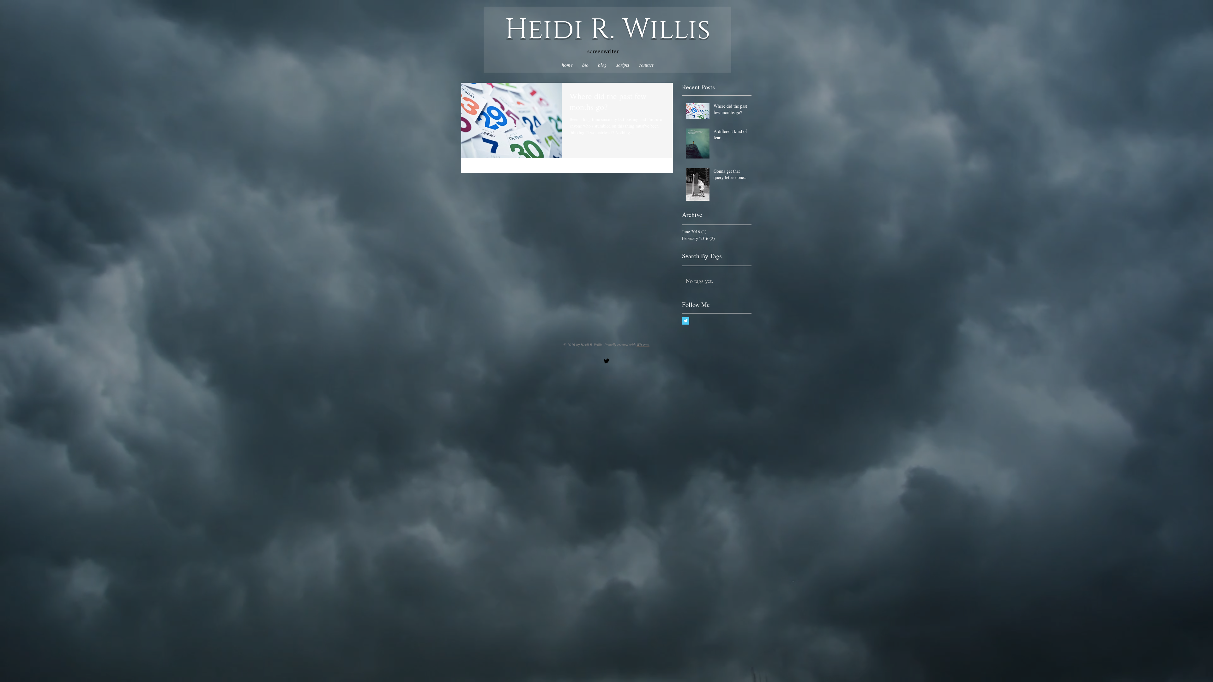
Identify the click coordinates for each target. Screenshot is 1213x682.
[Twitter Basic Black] (606, 360)
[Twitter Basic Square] (685, 321)
